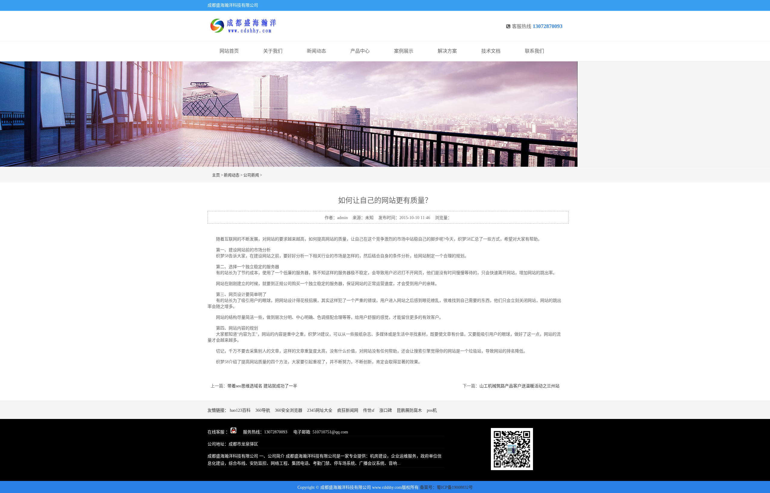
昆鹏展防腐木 (409, 410)
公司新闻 (251, 175)
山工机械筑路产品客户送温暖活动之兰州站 (519, 386)
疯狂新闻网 (347, 410)
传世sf (368, 410)
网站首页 (229, 51)
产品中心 (360, 51)
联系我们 (534, 51)
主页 (216, 175)
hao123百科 (240, 410)
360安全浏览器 (288, 410)
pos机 (432, 410)
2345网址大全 (319, 410)
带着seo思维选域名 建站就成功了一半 (262, 386)
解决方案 (447, 51)
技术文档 (490, 51)
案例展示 (403, 51)
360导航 (262, 410)
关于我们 (272, 51)
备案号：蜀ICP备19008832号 (446, 487)
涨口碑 (385, 410)
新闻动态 (316, 51)
